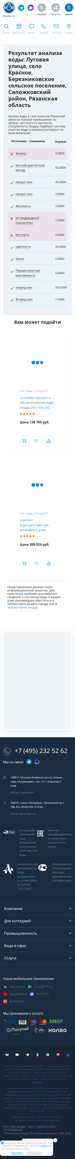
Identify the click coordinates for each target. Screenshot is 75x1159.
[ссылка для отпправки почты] (56, 28)
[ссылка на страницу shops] (18, 28)
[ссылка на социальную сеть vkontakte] (6, 1054)
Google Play (43, 987)
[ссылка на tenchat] (57, 1054)
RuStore (42, 994)
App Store (17, 987)
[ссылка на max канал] (31, 8)
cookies (43, 1145)
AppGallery (18, 994)
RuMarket (17, 1001)
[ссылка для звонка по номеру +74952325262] (44, 28)
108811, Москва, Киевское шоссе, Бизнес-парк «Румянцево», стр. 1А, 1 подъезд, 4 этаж (36, 781)
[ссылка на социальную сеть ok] (37, 1054)
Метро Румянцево (22, 792)
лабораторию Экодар (22, 607)
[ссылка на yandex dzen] (47, 1054)
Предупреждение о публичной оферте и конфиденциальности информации (37, 1119)
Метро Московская (22, 813)
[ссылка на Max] (68, 1054)
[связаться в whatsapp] (31, 28)
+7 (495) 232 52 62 (41, 750)
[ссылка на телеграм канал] (21, 8)
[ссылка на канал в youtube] (17, 1054)
